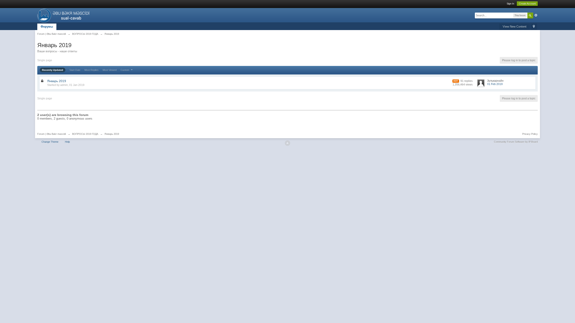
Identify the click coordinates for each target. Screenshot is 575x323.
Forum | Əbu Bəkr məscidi (51, 134)
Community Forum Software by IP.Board (516, 141)
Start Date (74, 70)
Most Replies (91, 70)
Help (67, 141)
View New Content (514, 26)
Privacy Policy (530, 134)
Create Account (527, 3)
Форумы (47, 26)
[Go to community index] (64, 15)
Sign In (510, 3)
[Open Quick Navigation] (534, 27)
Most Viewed (110, 70)
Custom (125, 70)
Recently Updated (52, 70)
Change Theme (50, 141)
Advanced (536, 15)
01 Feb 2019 (495, 84)
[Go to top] (287, 143)
